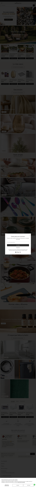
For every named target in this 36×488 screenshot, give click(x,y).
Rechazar (28, 485)
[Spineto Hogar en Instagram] (17, 252)
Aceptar (17, 485)
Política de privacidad (21, 482)
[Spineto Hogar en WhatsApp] (20, 252)
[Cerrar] (29, 235)
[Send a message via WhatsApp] (34, 485)
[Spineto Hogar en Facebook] (15, 252)
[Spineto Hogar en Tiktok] (18, 252)
